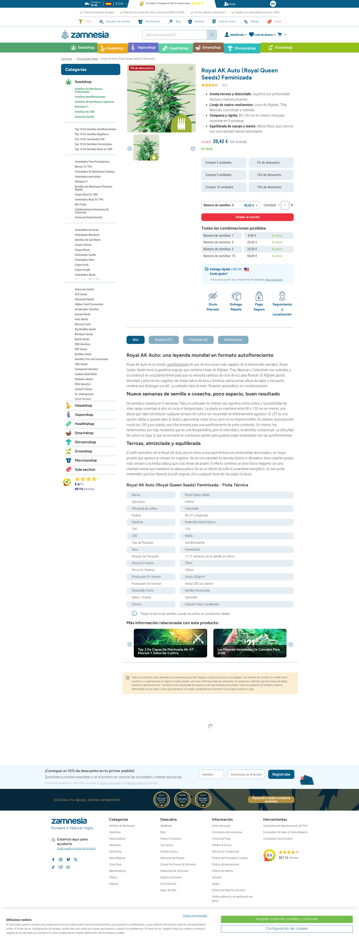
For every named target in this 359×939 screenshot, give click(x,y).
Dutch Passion (83, 399)
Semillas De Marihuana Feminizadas (88, 90)
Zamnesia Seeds (84, 116)
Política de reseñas (222, 870)
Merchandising (117, 870)
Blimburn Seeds (84, 334)
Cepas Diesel (82, 249)
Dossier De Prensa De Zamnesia (178, 864)
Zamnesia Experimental (88, 217)
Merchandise (86, 460)
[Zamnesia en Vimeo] (68, 859)
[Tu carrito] (283, 35)
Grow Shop (115, 864)
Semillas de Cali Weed (87, 239)
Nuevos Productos (170, 838)
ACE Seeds (81, 294)
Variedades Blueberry (87, 234)
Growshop (83, 451)
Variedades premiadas (88, 176)
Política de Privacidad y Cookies (230, 858)
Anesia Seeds (82, 314)
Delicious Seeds (84, 379)
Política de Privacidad (110, 783)
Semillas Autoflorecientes (90, 96)
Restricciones (233, 340)
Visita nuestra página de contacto (76, 848)
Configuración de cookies (287, 928)
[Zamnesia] (98, 35)
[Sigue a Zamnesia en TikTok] (53, 867)
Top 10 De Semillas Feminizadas (93, 144)
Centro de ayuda (221, 825)
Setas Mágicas (117, 858)
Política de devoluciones (225, 864)
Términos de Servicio (137, 783)
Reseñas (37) (164, 340)
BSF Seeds (81, 349)
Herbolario (115, 845)
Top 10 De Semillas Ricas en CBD (93, 149)
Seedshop (83, 81)
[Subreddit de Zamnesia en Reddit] (61, 867)
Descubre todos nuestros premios (271, 799)
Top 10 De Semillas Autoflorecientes (95, 129)
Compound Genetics (86, 369)
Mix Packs (80, 204)
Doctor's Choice (83, 389)
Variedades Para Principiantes (92, 161)
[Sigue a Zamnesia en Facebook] (53, 859)
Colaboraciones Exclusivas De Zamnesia (92, 211)
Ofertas (113, 877)
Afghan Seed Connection (89, 304)
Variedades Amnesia (87, 229)
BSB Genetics (82, 344)
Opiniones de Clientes (172, 858)
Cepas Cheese (83, 244)
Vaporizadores (117, 838)
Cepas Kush (82, 264)
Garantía (217, 877)
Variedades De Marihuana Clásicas (95, 171)
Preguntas (198, 340)
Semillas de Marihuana (122, 825)
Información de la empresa (227, 832)
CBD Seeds (81, 364)
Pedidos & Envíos (221, 845)
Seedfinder (166, 825)
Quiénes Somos (169, 851)
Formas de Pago (221, 838)
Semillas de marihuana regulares (94, 101)
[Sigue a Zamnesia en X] (76, 859)
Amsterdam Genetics (87, 309)
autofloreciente (178, 364)
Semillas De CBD (85, 111)
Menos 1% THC (83, 166)
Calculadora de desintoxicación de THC (285, 825)
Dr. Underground (84, 394)
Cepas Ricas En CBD (86, 194)
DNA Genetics (83, 384)
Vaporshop (84, 414)
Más (135, 340)
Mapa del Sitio (168, 890)
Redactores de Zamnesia (174, 870)
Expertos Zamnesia (171, 877)
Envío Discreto (168, 883)
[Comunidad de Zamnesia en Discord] (68, 867)
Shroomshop (85, 442)
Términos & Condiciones (225, 851)
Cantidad (270, 205)
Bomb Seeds (82, 339)
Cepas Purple (82, 269)
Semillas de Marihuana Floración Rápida (93, 188)
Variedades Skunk (85, 274)
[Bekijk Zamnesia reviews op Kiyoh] (67, 482)
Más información (274, 279)
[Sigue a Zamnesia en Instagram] (61, 859)
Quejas (216, 883)
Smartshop (84, 433)
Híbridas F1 (82, 106)
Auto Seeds (81, 319)
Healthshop (84, 423)
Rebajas (113, 883)
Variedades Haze (85, 259)
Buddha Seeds (83, 354)
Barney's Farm (83, 324)
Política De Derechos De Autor (228, 890)
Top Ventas (166, 845)
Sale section (85, 469)
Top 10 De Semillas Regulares (92, 134)
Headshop (83, 405)
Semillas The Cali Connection (91, 359)
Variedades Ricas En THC (89, 199)
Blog (163, 832)
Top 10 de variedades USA (90, 139)
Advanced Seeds (84, 299)
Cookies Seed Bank (86, 374)
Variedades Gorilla (85, 254)
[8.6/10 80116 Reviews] (88, 478)
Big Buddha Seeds (85, 329)
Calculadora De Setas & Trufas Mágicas (285, 832)
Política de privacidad (195, 915)
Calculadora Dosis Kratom (278, 838)
